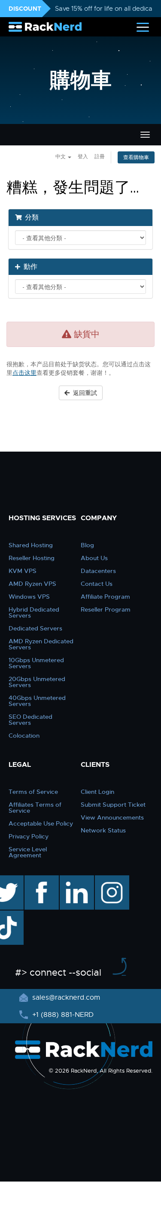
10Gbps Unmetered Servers (36, 663)
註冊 (99, 156)
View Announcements (112, 817)
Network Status (103, 830)
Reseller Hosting (32, 558)
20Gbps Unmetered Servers (37, 682)
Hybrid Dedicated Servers (34, 612)
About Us (94, 558)
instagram (111, 879)
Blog (87, 545)
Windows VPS (29, 596)
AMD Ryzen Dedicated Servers (41, 644)
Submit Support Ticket (113, 804)
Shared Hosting (31, 545)
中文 (61, 156)
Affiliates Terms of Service (35, 807)
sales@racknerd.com (66, 997)
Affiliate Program (105, 596)
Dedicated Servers (35, 628)
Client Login (97, 792)
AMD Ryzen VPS (32, 584)
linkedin (72, 879)
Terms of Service (33, 792)
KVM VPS (22, 571)
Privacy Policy (29, 836)
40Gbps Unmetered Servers (37, 701)
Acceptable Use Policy (41, 823)
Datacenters (98, 571)
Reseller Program (106, 609)
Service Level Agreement (28, 852)
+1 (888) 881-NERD (62, 1014)
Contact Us (96, 584)
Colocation (24, 735)
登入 (83, 156)
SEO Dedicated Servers (30, 720)
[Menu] (142, 26)
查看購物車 (136, 157)
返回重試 (83, 393)
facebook (40, 879)
